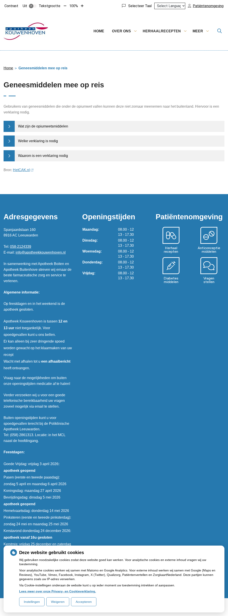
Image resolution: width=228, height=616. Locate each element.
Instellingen (32, 602)
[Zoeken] (219, 31)
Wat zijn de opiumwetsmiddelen (43, 126)
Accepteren (84, 602)
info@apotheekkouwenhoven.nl (41, 252)
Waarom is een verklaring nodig (43, 156)
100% (73, 6)
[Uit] (33, 6)
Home (99, 31)
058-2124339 (20, 246)
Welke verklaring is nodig (38, 141)
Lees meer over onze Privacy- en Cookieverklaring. (57, 591)
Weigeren (58, 602)
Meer (198, 31)
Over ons (121, 31)
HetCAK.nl (21, 170)
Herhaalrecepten (162, 31)
